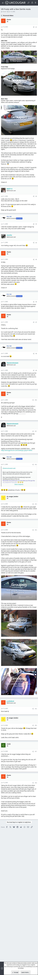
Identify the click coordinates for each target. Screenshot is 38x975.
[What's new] (35, 2)
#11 (36, 431)
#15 (36, 709)
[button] (3, 2)
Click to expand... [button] (19, 484)
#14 (36, 530)
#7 (36, 322)
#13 (36, 504)
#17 (36, 751)
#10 (36, 400)
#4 (36, 242)
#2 (36, 196)
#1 (36, 27)
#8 (36, 353)
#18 (36, 783)
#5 (36, 259)
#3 (36, 224)
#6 (36, 302)
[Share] (33, 27)
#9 (36, 370)
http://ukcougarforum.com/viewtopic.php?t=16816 (16, 450)
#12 (36, 464)
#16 (36, 725)
